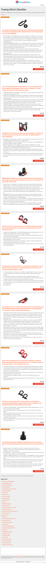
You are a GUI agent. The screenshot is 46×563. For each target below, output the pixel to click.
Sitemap (24, 556)
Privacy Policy (27, 561)
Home (17, 556)
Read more (3, 14)
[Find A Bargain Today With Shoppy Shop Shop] (23, 3)
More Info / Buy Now (39, 69)
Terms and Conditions (20, 561)
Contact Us (20, 556)
